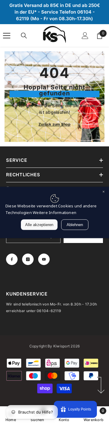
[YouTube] (44, 259)
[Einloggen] (85, 35)
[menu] (6, 35)
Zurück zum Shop (54, 124)
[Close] (104, 192)
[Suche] (24, 35)
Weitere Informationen (54, 212)
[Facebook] (12, 259)
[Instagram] (28, 259)
